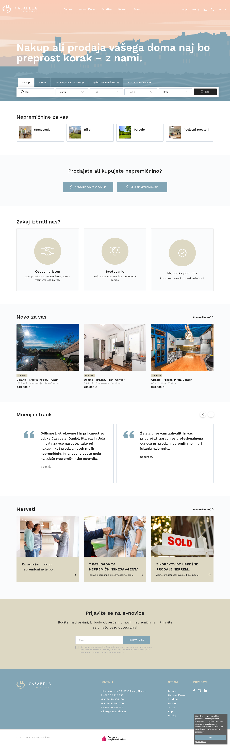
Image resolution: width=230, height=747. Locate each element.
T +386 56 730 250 (112, 695)
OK (210, 737)
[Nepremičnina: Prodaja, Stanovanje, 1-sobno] (115, 370)
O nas (137, 9)
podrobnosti (200, 742)
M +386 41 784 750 (112, 703)
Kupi (185, 9)
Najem (42, 82)
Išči (207, 91)
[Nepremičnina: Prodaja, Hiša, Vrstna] (182, 370)
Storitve (107, 9)
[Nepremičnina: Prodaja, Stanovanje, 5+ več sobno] (48, 370)
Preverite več (202, 317)
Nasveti (122, 9)
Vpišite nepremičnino (104, 82)
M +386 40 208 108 (112, 699)
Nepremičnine (87, 9)
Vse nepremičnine (138, 82)
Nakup (26, 82)
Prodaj (195, 9)
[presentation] (203, 414)
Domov (68, 9)
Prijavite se (136, 639)
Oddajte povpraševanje (68, 82)
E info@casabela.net (113, 711)
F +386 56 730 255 (112, 707)
